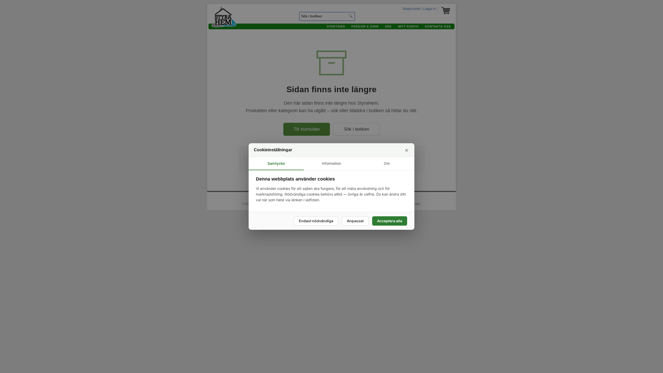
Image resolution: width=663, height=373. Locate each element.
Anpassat (355, 221)
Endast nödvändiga (316, 221)
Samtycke (276, 163)
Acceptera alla (389, 221)
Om (387, 163)
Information (331, 163)
